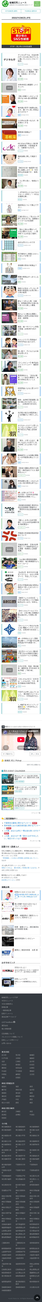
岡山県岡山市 (34, 1269)
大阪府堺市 (20, 1258)
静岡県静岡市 (6, 1248)
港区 (3, 1078)
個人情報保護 (6, 1029)
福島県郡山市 (20, 1227)
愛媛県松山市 (34, 1273)
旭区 (17, 1086)
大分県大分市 (34, 1287)
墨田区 (4, 1068)
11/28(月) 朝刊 (11, 11)
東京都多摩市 (20, 1141)
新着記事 (5, 1007)
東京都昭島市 (6, 1127)
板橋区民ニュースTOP (10, 997)
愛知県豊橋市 (6, 1237)
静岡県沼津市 (20, 1248)
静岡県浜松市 (34, 1248)
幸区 (31, 1111)
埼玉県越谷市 (20, 1179)
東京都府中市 (20, 1156)
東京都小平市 (20, 1136)
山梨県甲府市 (6, 1252)
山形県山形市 (6, 1231)
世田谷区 (19, 1068)
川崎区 (18, 1111)
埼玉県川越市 (6, 1179)
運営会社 (5, 1025)
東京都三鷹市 (20, 1159)
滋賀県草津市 (20, 1264)
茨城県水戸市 (6, 1190)
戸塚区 (4, 1099)
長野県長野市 (34, 1243)
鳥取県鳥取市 (6, 1273)
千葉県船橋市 (6, 1176)
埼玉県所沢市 (6, 1185)
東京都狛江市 (34, 1136)
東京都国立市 (20, 1130)
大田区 (18, 1058)
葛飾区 (32, 1058)
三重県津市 (6, 1243)
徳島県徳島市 (20, 1276)
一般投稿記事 (6, 1010)
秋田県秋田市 (34, 1224)
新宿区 (18, 1065)
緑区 (17, 1103)
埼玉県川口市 (34, 1176)
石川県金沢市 (34, 1231)
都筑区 (18, 1096)
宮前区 (4, 1118)
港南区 (4, 1093)
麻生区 (4, 1111)
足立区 (4, 1055)
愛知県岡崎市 (34, 1234)
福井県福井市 (20, 1231)
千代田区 (19, 1071)
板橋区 (32, 1055)
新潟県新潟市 (6, 1234)
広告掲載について (8, 1034)
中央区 (4, 1071)
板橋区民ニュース (18, 2)
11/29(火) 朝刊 (30, 11)
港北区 (18, 1093)
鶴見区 (32, 1096)
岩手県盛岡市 (20, 1224)
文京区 (32, 1074)
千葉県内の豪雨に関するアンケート (20, 823)
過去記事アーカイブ (9, 1017)
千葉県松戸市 (20, 1176)
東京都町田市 (6, 1159)
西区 (31, 1099)
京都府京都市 (6, 1255)
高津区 (4, 1115)
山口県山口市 (20, 1273)
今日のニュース (7, 1001)
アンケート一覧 (35, 841)
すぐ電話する (8, 754)
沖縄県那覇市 (6, 1290)
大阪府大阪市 (34, 1255)
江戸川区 (5, 1058)
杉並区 (32, 1065)
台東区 (32, 1068)
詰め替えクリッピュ (9, 880)
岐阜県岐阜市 (34, 1237)
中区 (17, 1099)
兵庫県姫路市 (34, 1252)
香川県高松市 (6, 1276)
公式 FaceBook (7, 1022)
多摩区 (18, 1115)
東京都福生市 (34, 1156)
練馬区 (18, 1074)
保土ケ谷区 (6, 1103)
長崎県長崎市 (20, 1287)
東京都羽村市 (34, 1144)
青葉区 (4, 1086)
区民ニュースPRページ (10, 1040)
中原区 (32, 1115)
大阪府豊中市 (34, 1258)
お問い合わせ (6, 1043)
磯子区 (4, 1090)
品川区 (32, 1061)
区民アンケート (7, 1014)
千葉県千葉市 (20, 1170)
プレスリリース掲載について (12, 1037)
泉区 (31, 1086)
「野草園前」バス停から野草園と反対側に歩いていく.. (20, 858)
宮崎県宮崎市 (6, 1287)
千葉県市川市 (20, 1165)
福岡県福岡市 (6, 1282)
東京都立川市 (6, 1141)
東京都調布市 (34, 1141)
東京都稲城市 (20, 1127)
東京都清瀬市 (6, 1130)
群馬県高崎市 (34, 1185)
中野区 (4, 1074)
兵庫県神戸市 (20, 1252)
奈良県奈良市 (20, 1255)
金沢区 (32, 1090)
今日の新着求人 (7, 1004)
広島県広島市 (6, 1269)
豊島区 (32, 1071)
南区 (31, 1103)
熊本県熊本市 (34, 1282)
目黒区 (18, 1078)
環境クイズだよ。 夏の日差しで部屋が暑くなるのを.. (20, 868)
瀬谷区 (4, 1096)
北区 (3, 1061)
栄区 (31, 1093)
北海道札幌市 (6, 1224)
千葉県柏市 (34, 1165)
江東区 (18, 1061)
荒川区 (18, 1055)
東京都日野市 (6, 1156)
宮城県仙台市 (34, 1227)
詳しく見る (35, 754)
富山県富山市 (20, 1234)
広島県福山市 (20, 1269)
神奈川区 (19, 1090)
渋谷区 (4, 1065)
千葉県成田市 (34, 1170)
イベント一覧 (35, 813)
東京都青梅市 (34, 1127)
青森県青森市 (6, 1227)
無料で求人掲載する (33, 765)
